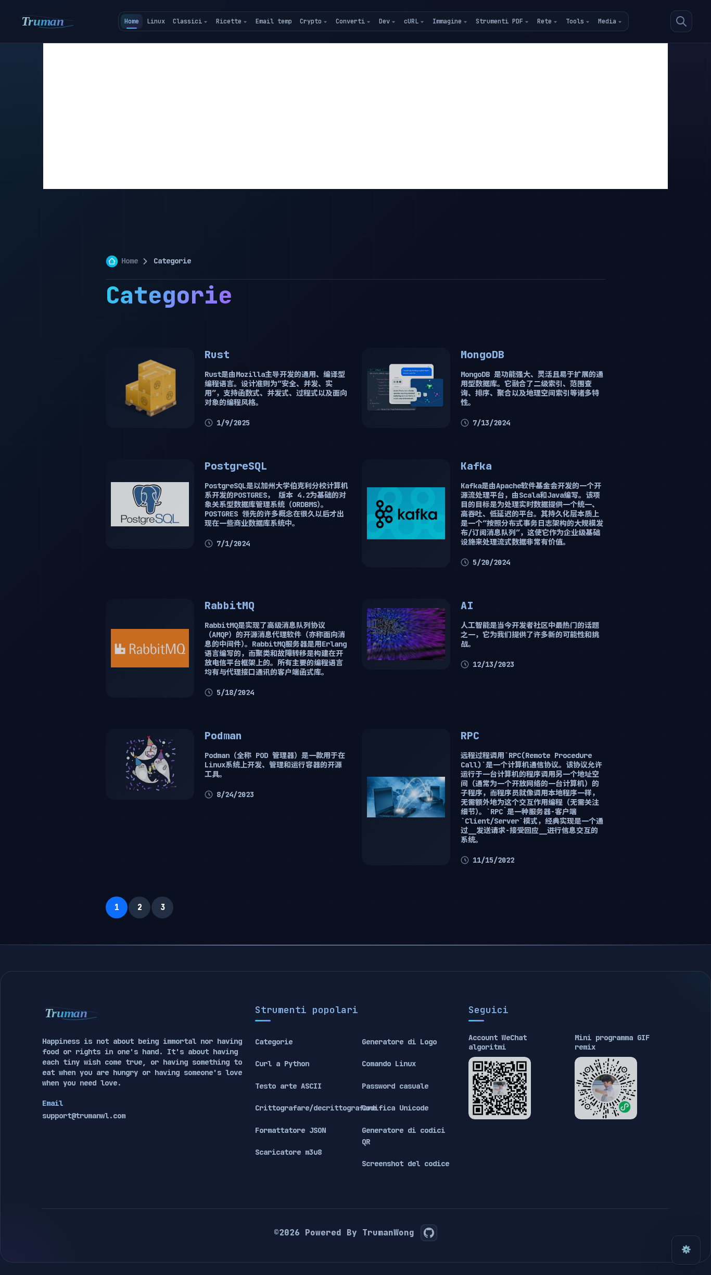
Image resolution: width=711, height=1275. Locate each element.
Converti (350, 21)
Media (607, 21)
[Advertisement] (355, 116)
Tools (575, 21)
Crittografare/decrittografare (315, 1108)
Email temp (274, 21)
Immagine (447, 21)
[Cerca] (681, 21)
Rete (544, 21)
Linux (156, 21)
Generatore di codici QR (403, 1136)
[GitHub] (429, 1232)
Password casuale (395, 1086)
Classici (187, 21)
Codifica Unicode (395, 1108)
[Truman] (47, 21)
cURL (411, 21)
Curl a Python (282, 1063)
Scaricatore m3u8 (288, 1152)
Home (131, 21)
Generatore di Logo (399, 1041)
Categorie (274, 1041)
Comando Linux (389, 1063)
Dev (384, 21)
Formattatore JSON (290, 1130)
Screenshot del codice (405, 1163)
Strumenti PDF (499, 21)
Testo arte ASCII (288, 1086)
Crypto (311, 21)
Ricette (229, 21)
